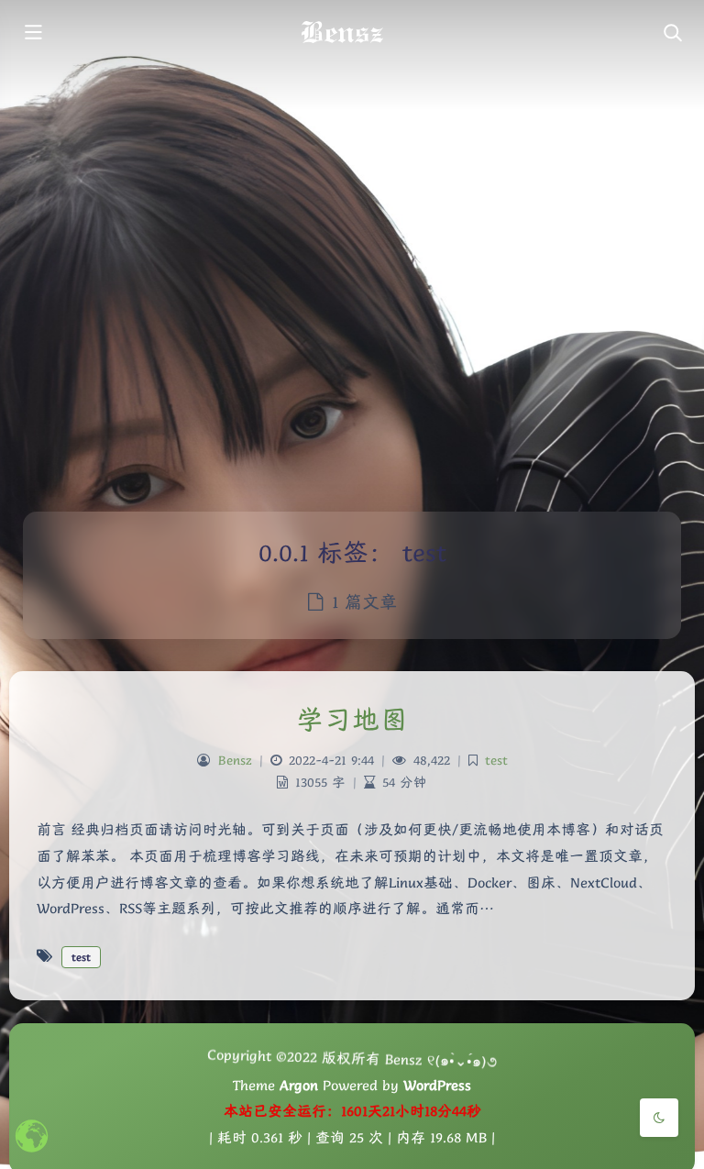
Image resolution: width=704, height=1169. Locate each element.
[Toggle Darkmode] (659, 1117)
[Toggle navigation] (672, 34)
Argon (299, 1085)
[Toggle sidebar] (32, 34)
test (496, 760)
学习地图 (352, 719)
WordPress (437, 1085)
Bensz (235, 760)
